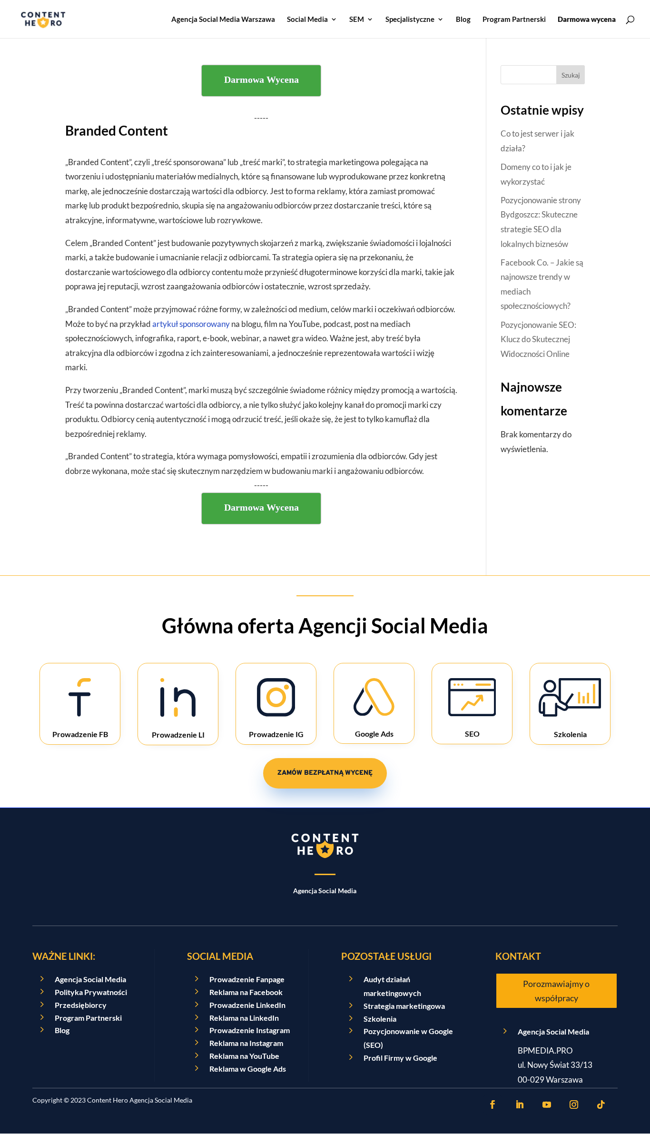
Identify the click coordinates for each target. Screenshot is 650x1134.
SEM (356, 19)
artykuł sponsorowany (191, 324)
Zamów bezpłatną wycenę (325, 773)
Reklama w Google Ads (247, 1068)
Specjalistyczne (409, 19)
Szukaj (570, 75)
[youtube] (547, 1104)
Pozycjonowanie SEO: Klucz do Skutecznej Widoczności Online (538, 339)
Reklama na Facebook (246, 991)
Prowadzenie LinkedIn (247, 1004)
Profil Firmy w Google (400, 1057)
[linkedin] (520, 1104)
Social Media (307, 19)
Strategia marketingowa (404, 1005)
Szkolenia (380, 1018)
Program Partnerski (514, 19)
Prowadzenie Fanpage (247, 979)
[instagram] (574, 1104)
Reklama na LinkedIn (244, 1017)
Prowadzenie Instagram (249, 1030)
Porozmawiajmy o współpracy (556, 991)
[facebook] (492, 1104)
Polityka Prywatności (91, 991)
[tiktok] (601, 1104)
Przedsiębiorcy (81, 1004)
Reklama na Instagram (246, 1042)
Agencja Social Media (90, 979)
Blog (463, 19)
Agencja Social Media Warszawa (223, 19)
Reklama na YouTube (244, 1055)
